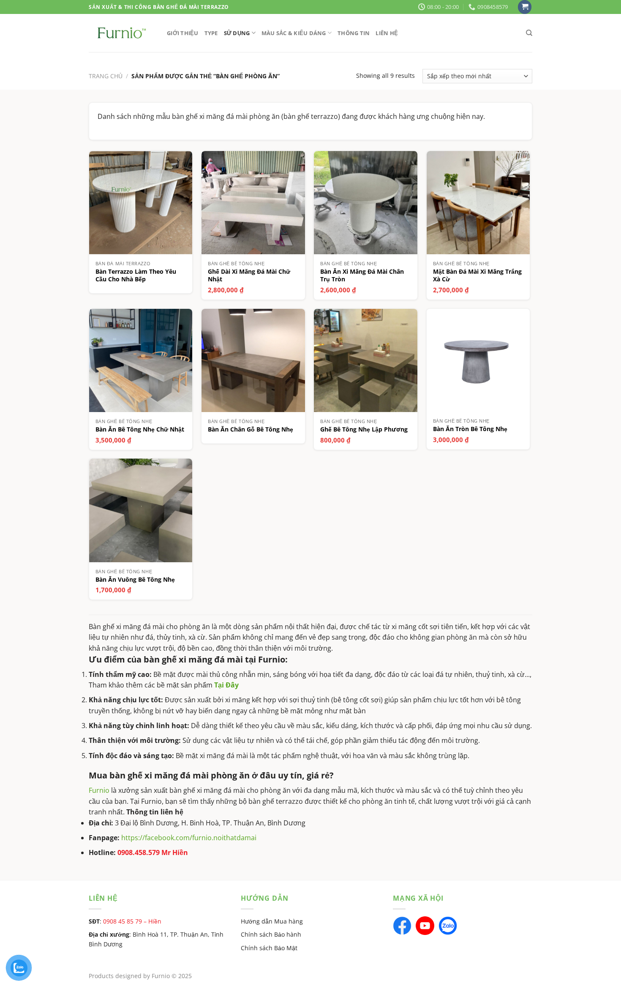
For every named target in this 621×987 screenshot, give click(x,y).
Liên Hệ (387, 33)
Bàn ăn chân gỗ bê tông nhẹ (250, 429)
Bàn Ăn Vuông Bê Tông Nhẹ (135, 579)
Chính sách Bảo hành (271, 934)
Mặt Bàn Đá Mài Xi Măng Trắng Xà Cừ (477, 275)
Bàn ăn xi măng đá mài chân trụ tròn (362, 275)
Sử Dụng (237, 33)
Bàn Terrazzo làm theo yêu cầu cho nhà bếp (135, 275)
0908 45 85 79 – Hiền (132, 921)
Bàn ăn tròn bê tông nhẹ (470, 429)
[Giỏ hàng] (524, 7)
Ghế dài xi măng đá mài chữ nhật (249, 275)
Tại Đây (226, 685)
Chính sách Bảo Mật (269, 948)
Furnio (99, 790)
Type (211, 33)
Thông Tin (354, 33)
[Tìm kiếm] (529, 33)
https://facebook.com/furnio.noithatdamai (188, 837)
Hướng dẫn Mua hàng (272, 921)
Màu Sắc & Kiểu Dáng (293, 33)
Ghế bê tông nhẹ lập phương (364, 429)
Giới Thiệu (183, 33)
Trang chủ (106, 76)
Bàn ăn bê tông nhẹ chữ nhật (139, 429)
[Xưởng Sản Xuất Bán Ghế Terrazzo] (121, 32)
